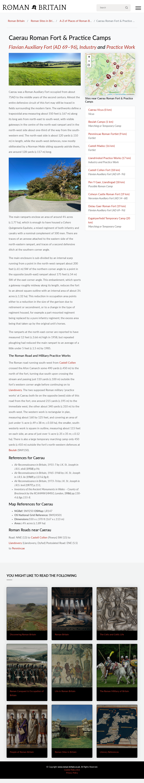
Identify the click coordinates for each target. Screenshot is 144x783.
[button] (89, 65)
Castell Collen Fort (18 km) (104, 170)
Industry (87, 47)
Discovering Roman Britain (23, 634)
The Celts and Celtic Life (112, 634)
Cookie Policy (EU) (72, 770)
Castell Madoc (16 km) (101, 146)
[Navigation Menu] (138, 8)
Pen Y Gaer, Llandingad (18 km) (106, 182)
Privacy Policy (72, 773)
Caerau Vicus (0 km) (100, 110)
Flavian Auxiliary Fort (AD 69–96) (43, 47)
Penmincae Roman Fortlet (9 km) (107, 134)
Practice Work (120, 47)
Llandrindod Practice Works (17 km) (109, 158)
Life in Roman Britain (65, 691)
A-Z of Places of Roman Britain (78, 21)
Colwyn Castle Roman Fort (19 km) (109, 194)
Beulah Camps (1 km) (100, 122)
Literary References (109, 752)
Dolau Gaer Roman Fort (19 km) (107, 206)
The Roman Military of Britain (114, 691)
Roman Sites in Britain (44, 21)
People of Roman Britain (22, 752)
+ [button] (89, 57)
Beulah (13, 450)
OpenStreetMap (120, 94)
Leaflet (110, 94)
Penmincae (18, 548)
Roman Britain (16, 21)
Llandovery (15, 390)
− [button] (89, 61)
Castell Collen (67, 362)
